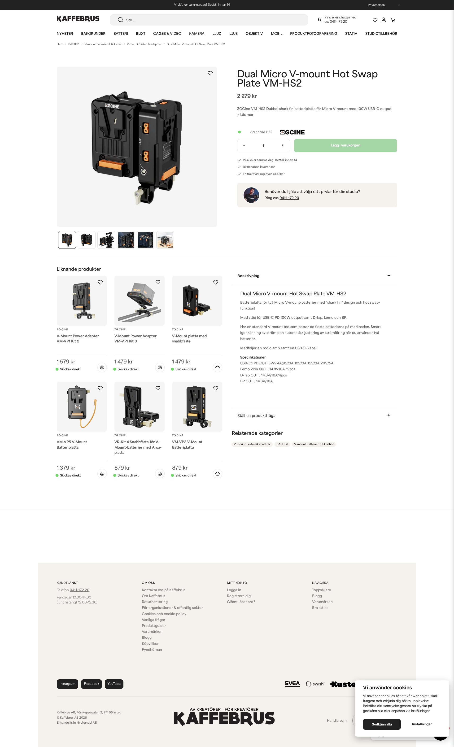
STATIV (351, 34)
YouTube (114, 684)
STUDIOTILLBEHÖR (381, 34)
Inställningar (422, 724)
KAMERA (197, 34)
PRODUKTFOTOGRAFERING (313, 34)
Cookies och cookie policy (164, 614)
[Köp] (102, 367)
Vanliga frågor (153, 620)
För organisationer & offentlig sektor (172, 608)
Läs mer (246, 115)
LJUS (233, 34)
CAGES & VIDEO (167, 34)
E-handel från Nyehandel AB (77, 722)
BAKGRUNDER (93, 34)
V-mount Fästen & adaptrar (144, 44)
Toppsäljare (321, 590)
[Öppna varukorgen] (392, 20)
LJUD (217, 34)
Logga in (234, 590)
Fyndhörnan (152, 650)
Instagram (67, 684)
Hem (60, 44)
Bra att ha (320, 608)
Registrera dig (239, 596)
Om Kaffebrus (153, 596)
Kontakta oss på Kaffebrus (163, 590)
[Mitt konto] (383, 20)
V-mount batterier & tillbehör (103, 44)
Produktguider (154, 626)
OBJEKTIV (254, 34)
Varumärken (152, 632)
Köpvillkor (150, 644)
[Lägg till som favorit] (374, 20)
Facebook (91, 684)
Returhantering (155, 602)
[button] (210, 73)
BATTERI (121, 34)
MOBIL (276, 34)
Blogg (147, 638)
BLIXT (140, 34)
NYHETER (65, 34)
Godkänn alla (382, 724)
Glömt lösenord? (241, 602)
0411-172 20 (338, 21)
